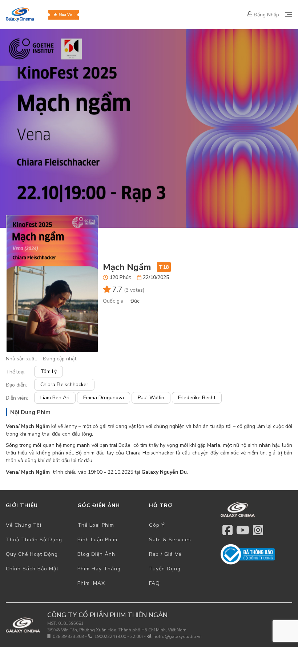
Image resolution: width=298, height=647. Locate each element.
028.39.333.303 (68, 636)
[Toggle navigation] (288, 14)
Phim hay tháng (99, 568)
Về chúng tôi (23, 525)
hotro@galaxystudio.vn (177, 636)
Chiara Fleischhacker (64, 384)
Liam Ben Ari (54, 397)
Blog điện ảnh (96, 554)
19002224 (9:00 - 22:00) (118, 636)
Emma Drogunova (103, 397)
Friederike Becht (197, 397)
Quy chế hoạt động (32, 554)
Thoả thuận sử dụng (34, 539)
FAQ (154, 583)
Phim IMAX (91, 583)
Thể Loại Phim (95, 525)
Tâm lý (48, 371)
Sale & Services (170, 539)
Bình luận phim (97, 539)
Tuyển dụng (165, 568)
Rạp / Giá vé (165, 554)
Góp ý (157, 525)
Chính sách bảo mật (32, 568)
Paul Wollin (151, 397)
